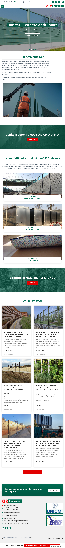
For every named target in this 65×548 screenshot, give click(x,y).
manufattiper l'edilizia (32, 260)
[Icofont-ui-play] (59, 2)
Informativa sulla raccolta (14, 545)
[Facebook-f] (56, 2)
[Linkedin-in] (53, 2)
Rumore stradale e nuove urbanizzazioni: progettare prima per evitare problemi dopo (16, 334)
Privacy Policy (51, 538)
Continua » (8, 350)
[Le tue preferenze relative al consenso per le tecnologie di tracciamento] (57, 546)
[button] (62, 1)
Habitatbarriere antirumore (32, 198)
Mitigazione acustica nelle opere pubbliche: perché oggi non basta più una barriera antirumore (48, 443)
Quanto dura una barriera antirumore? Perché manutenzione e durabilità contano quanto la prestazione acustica (15, 390)
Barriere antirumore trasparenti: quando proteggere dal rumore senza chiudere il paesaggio (47, 334)
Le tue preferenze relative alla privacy (40, 545)
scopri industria (32, 35)
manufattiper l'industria (32, 229)
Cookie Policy (59, 538)
